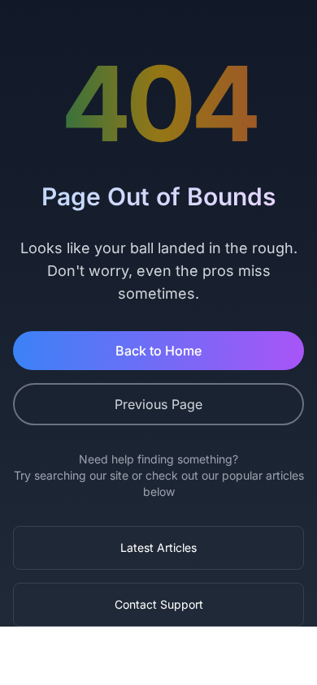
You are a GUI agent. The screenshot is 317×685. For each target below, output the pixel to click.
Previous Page (158, 404)
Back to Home (158, 350)
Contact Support (159, 604)
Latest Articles (158, 547)
